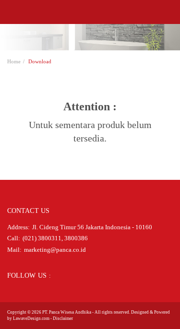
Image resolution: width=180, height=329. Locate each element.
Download (39, 61)
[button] (10, 12)
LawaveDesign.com (31, 318)
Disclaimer (63, 318)
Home (14, 61)
